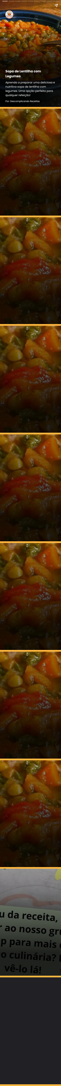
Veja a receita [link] (19, 208)
